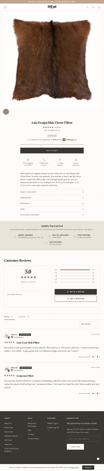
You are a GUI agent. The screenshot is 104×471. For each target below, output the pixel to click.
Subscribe (75, 447)
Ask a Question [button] (77, 299)
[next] (6, 112)
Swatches (8, 444)
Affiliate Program (11, 436)
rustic (76, 182)
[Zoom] (8, 20)
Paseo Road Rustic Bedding (11, 449)
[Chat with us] (98, 458)
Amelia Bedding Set (58, 182)
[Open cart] (99, 7)
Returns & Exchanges (32, 424)
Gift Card (8, 440)
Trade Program (53, 428)
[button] (94, 357)
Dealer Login (52, 423)
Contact (31, 434)
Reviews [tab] (7, 317)
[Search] (87, 7)
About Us (8, 423)
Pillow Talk (8, 428)
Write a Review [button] (77, 292)
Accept (88, 467)
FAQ (29, 430)
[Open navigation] (5, 7)
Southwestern (25, 185)
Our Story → (89, 229)
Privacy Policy (33, 439)
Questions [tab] (22, 317)
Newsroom (8, 432)
